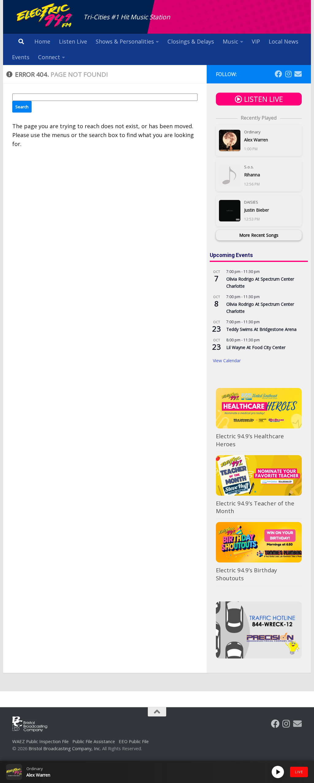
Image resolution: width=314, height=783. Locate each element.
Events (20, 57)
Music (230, 41)
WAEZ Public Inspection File (40, 741)
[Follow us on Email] (298, 74)
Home (42, 41)
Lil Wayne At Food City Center (255, 347)
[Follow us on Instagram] (288, 74)
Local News (283, 41)
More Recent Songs (258, 235)
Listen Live (73, 41)
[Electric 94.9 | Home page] (44, 16)
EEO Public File (134, 741)
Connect (49, 57)
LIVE (299, 772)
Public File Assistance (93, 741)
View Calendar (227, 360)
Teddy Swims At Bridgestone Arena (261, 329)
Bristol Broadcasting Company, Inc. (65, 748)
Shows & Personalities (125, 41)
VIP (256, 41)
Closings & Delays (190, 41)
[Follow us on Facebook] (278, 74)
